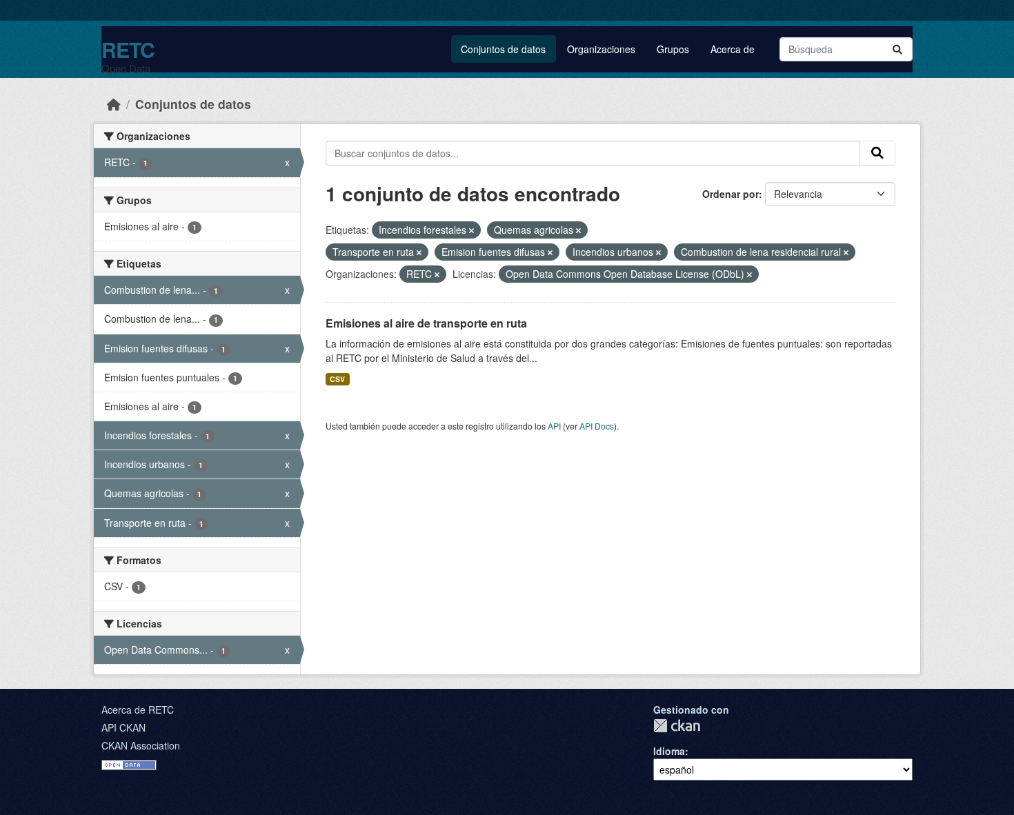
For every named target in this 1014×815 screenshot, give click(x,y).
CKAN (676, 725)
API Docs (596, 426)
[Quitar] (471, 230)
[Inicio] (114, 103)
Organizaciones (601, 49)
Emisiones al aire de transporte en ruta (426, 323)
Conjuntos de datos (503, 49)
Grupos (673, 49)
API (554, 426)
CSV (337, 379)
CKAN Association (140, 745)
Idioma (669, 751)
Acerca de (732, 49)
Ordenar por (730, 194)
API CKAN (123, 727)
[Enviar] (897, 49)
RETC (128, 49)
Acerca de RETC (137, 709)
